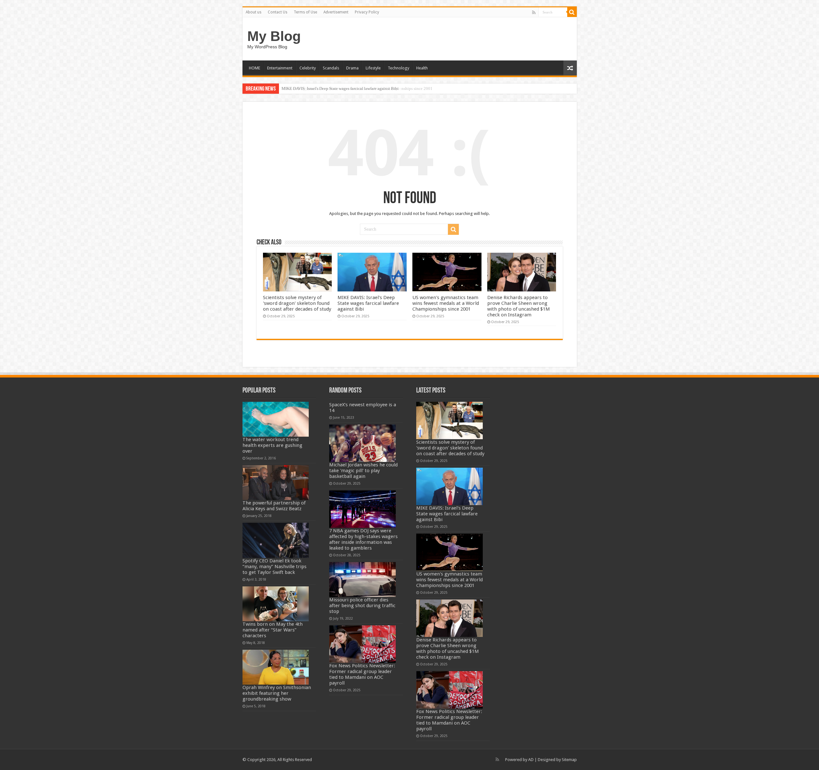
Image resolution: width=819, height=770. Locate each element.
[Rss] (533, 12)
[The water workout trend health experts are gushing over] (276, 419)
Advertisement (335, 12)
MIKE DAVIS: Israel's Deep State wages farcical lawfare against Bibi (368, 303)
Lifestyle (373, 68)
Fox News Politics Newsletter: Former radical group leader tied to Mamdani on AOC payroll (362, 674)
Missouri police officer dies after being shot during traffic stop (362, 605)
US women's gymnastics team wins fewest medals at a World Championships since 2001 (357, 88)
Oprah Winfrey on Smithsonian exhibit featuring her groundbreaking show (277, 693)
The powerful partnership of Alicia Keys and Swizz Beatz (274, 506)
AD (531, 759)
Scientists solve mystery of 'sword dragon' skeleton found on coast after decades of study (297, 303)
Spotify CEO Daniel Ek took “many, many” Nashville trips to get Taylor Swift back (274, 566)
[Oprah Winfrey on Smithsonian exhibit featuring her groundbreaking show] (276, 667)
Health (422, 68)
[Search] (572, 12)
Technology (398, 68)
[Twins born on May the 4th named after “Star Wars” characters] (276, 603)
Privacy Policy (367, 12)
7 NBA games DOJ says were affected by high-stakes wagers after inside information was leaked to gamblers (363, 539)
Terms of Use (305, 12)
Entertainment (279, 68)
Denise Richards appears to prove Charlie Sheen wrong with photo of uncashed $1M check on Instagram (518, 306)
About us (253, 12)
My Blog (274, 36)
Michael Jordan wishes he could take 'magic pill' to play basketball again (363, 470)
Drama (352, 68)
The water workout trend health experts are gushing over (272, 445)
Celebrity (307, 68)
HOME (254, 68)
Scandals (331, 68)
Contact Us (277, 12)
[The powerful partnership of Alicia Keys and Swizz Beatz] (276, 482)
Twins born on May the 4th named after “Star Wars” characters (273, 630)
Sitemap (569, 759)
